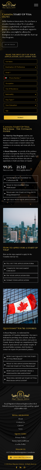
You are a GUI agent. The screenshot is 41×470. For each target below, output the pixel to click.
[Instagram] (24, 467)
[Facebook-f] (16, 467)
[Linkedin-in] (20, 467)
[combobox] (6, 78)
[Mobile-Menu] (36, 5)
